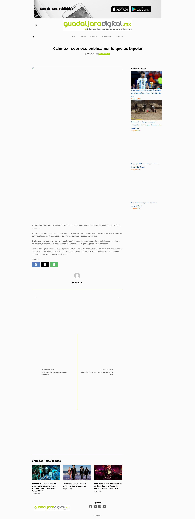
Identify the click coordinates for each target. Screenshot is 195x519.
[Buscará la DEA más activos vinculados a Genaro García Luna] (146, 147)
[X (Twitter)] (45, 264)
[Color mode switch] (36, 26)
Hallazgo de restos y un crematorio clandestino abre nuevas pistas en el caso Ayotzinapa (146, 125)
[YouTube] (104, 506)
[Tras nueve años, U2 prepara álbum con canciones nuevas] (77, 472)
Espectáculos (104, 54)
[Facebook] (36, 264)
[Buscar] (33, 37)
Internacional (107, 36)
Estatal (83, 36)
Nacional (93, 36)
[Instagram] (99, 506)
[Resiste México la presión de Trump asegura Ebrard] (146, 186)
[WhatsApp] (54, 264)
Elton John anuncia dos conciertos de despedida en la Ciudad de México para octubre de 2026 (108, 486)
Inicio (74, 36)
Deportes (119, 36)
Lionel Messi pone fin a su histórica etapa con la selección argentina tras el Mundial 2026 (146, 93)
